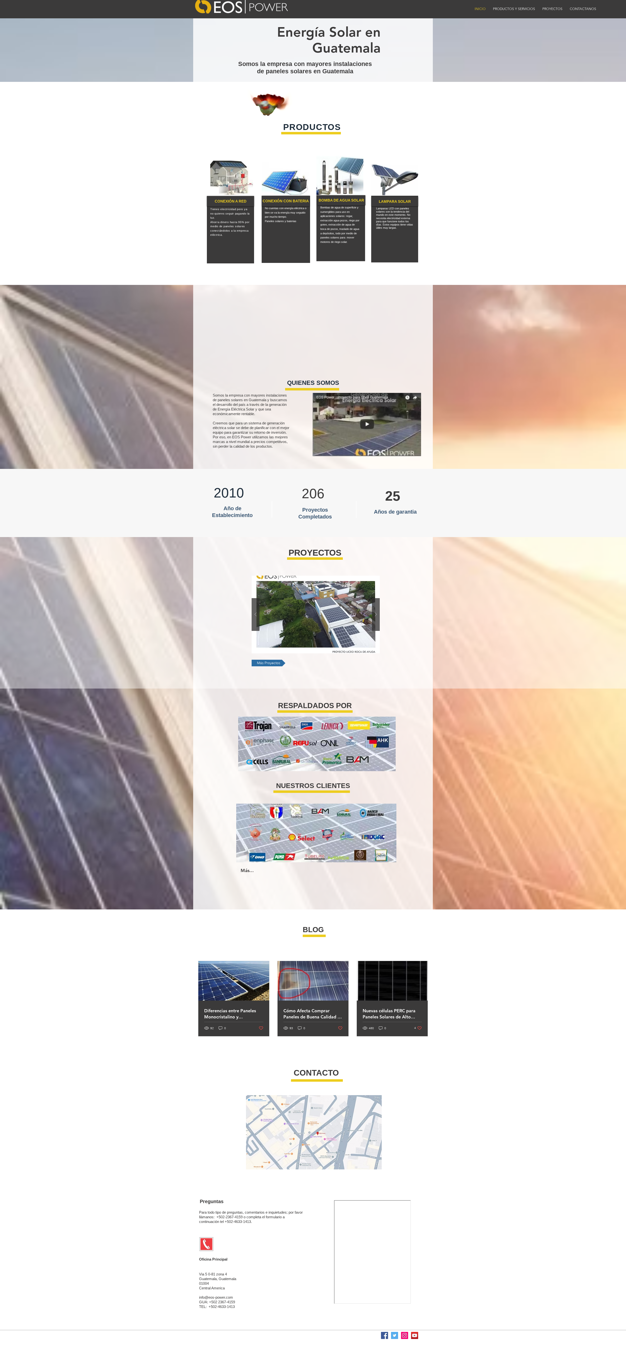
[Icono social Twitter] (394, 1335)
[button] (316, 614)
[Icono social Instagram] (404, 1335)
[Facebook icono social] (384, 1335)
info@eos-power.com (216, 1297)
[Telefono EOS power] (206, 1244)
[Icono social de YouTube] (414, 1335)
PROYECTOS (315, 552)
